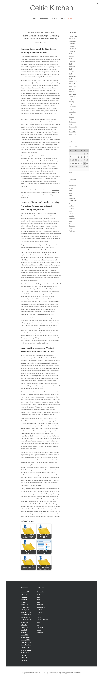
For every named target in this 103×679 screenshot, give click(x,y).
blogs (70, 193)
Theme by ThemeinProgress (51, 672)
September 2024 (26, 650)
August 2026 (73, 36)
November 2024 (26, 645)
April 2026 (72, 46)
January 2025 (25, 640)
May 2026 (72, 43)
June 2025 (72, 86)
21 (81, 163)
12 (76, 160)
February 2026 (25, 607)
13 (79, 160)
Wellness (72, 231)
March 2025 (73, 94)
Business (33, 18)
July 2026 (72, 38)
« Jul (70, 172)
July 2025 (72, 84)
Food (70, 211)
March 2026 (73, 48)
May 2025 (72, 89)
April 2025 (72, 91)
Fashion (71, 206)
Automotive (72, 185)
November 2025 (26, 614)
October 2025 (25, 617)
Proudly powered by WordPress (71, 672)
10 (70, 160)
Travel (62, 18)
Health (54, 18)
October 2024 (25, 647)
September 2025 (26, 619)
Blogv (70, 195)
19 (76, 163)
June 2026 (72, 41)
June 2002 (72, 134)
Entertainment (41, 607)
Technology (44, 18)
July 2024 (72, 129)
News (70, 221)
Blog (70, 18)
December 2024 (26, 642)
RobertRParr (39, 32)
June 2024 (72, 132)
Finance (71, 208)
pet (70, 223)
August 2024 (73, 127)
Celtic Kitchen (51, 8)
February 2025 (25, 637)
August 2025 (73, 81)
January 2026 (25, 609)
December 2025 (26, 612)
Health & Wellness (42, 619)
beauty (71, 188)
